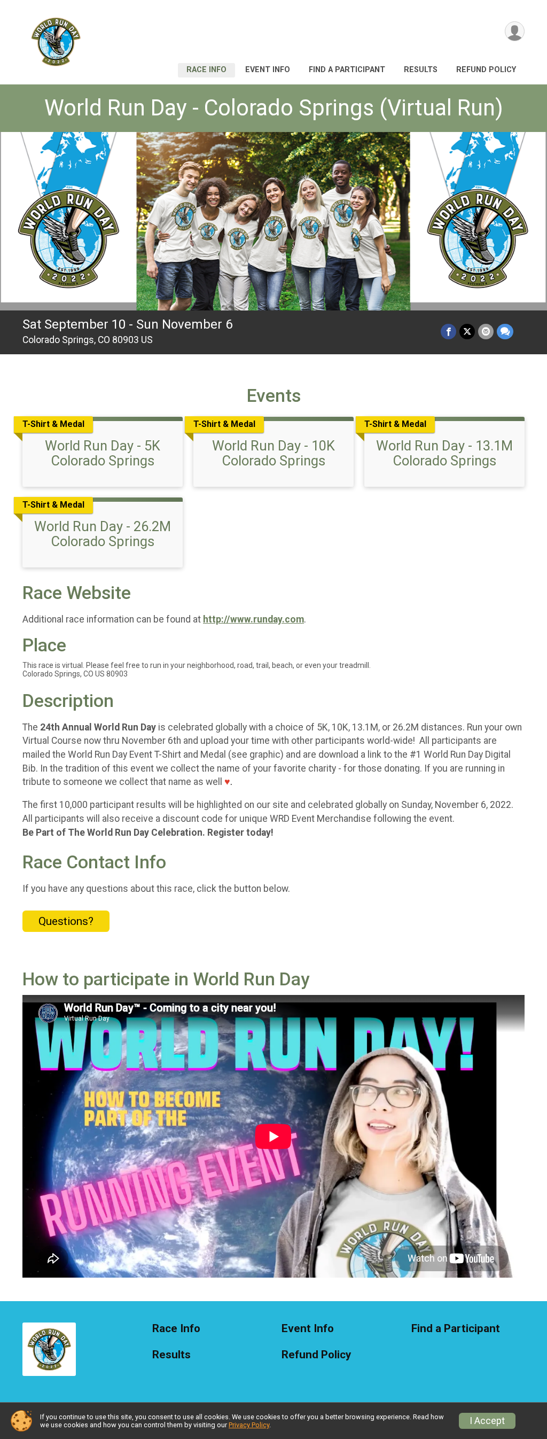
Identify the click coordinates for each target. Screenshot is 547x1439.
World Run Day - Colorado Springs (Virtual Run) (273, 108)
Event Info (267, 69)
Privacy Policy (249, 1425)
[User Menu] (515, 31)
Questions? (65, 921)
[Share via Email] (486, 331)
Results (420, 69)
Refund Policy (486, 69)
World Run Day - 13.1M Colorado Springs (444, 453)
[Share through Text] (505, 331)
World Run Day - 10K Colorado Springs (273, 453)
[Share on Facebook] (448, 331)
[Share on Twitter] (467, 331)
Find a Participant (347, 69)
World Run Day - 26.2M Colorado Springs (102, 533)
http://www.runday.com (253, 619)
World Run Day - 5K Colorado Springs (102, 453)
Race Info (206, 69)
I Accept (487, 1420)
